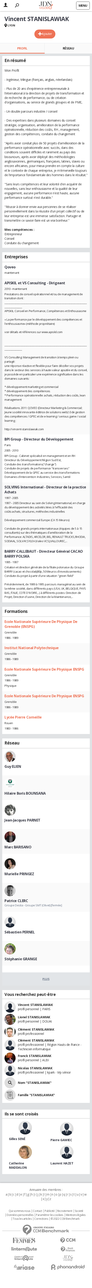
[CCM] (68, 1240)
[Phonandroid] (68, 1267)
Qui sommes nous (19, 1211)
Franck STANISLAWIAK (34, 1056)
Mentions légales (76, 1215)
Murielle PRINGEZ (19, 873)
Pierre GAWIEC (61, 1140)
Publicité (49, 1211)
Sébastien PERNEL (19, 932)
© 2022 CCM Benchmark (65, 1218)
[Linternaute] (24, 1249)
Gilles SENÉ (17, 1139)
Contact (37, 1211)
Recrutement (64, 1211)
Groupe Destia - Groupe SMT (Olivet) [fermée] (33, 905)
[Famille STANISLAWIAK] (10, 1095)
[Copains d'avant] (24, 1258)
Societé (79, 1211)
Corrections (41, 1218)
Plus (45, 979)
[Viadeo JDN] (68, 1258)
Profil (22, 48)
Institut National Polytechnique (31, 647)
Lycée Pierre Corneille (23, 717)
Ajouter (47, 34)
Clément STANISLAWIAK (36, 1029)
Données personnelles (20, 1215)
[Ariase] (24, 1267)
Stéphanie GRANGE (20, 958)
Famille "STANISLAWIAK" (36, 1095)
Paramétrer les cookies (49, 1215)
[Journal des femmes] (24, 1240)
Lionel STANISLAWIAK (34, 1017)
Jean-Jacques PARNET (22, 820)
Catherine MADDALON (18, 1165)
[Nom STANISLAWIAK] (10, 1082)
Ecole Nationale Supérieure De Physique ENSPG (44, 669)
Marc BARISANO (17, 847)
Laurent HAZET (61, 1163)
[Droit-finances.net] (68, 1249)
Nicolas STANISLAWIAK (35, 1068)
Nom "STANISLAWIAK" (34, 1082)
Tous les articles (22, 1218)
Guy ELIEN (12, 766)
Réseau (68, 48)
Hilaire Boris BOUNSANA (25, 793)
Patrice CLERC (16, 900)
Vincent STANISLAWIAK (35, 1005)
